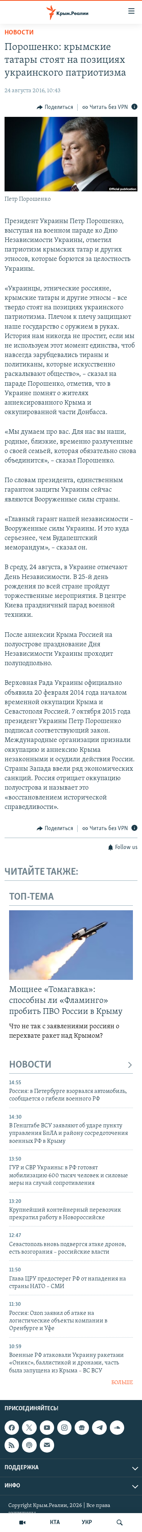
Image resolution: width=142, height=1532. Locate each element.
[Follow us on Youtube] (47, 1427)
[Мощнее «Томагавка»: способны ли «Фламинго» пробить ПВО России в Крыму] (71, 945)
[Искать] (119, 1522)
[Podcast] (29, 1445)
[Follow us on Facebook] (12, 1427)
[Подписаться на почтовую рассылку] (47, 1445)
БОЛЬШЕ (122, 1383)
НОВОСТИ (30, 1065)
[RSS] (12, 1445)
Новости (19, 32)
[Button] (55, 107)
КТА (55, 1523)
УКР (87, 1523)
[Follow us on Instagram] (64, 1427)
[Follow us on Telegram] (99, 1427)
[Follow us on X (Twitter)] (29, 1427)
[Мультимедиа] (22, 1522)
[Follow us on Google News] (82, 1427)
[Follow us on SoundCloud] (117, 1427)
